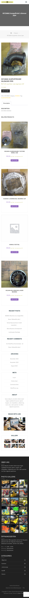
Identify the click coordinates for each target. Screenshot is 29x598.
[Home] (11, 33)
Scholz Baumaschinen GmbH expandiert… (14, 324)
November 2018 (14, 362)
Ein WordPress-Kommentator (13, 343)
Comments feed (14, 384)
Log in (14, 377)
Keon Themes (21, 593)
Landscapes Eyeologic (14, 332)
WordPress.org (14, 388)
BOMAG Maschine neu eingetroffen (14, 315)
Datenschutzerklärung (14, 585)
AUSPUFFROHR (5, 98)
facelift (3, 570)
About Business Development (14, 328)
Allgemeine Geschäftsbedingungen (13, 588)
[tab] (6, 103)
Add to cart (5, 90)
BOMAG (17, 96)
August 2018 (14, 366)
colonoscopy (5, 567)
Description (6, 103)
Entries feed (14, 381)
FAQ (24, 588)
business (4, 563)
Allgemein (4, 560)
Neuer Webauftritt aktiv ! (14, 319)
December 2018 (14, 358)
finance (3, 574)
